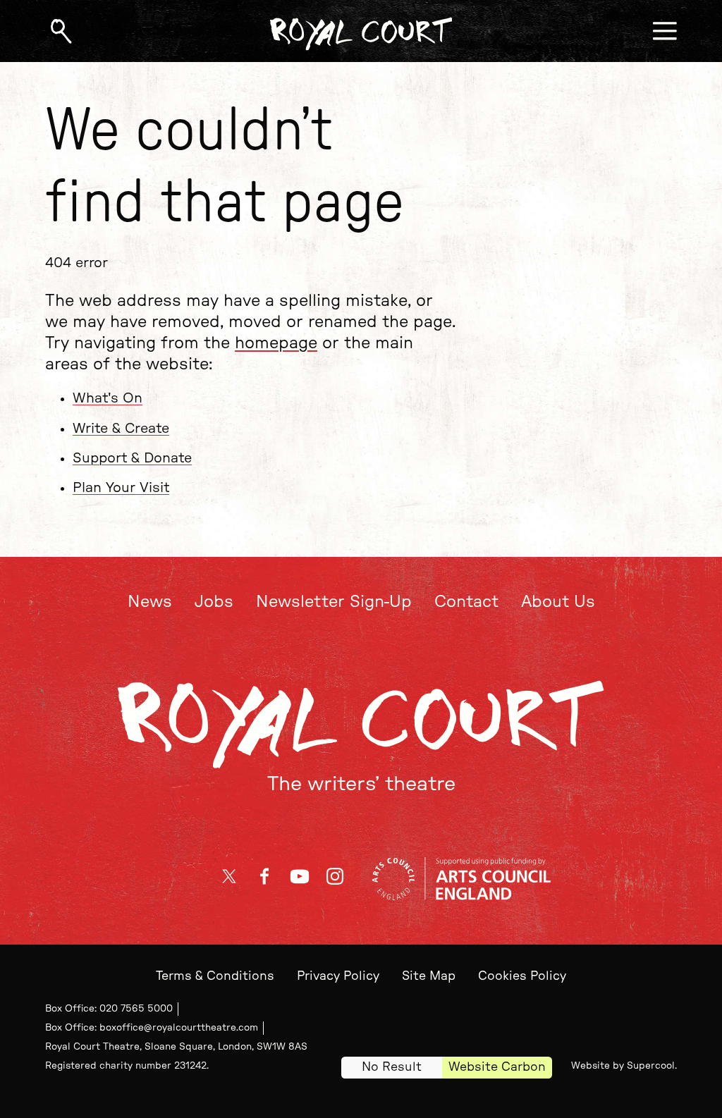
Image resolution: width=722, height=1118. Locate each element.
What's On (107, 398)
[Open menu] (665, 31)
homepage (276, 343)
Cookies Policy (522, 976)
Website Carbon (497, 1067)
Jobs (214, 602)
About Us (558, 602)
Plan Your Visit (121, 488)
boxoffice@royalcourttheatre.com (178, 1028)
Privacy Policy (338, 976)
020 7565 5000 (136, 1009)
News (150, 602)
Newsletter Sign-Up (334, 602)
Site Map (428, 976)
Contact (466, 602)
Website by (623, 1066)
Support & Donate (132, 458)
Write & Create (121, 429)
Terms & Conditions (215, 976)
